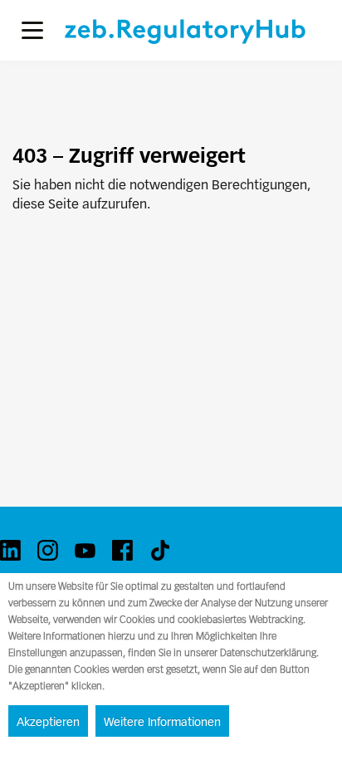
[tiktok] (159, 550)
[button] (32, 30)
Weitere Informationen (162, 721)
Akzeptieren (48, 721)
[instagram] (47, 550)
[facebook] (122, 550)
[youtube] (85, 550)
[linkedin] (10, 550)
